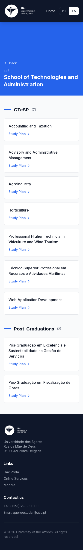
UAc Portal (12, 472)
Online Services (16, 478)
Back (13, 63)
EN (74, 11)
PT (64, 11)
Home (50, 11)
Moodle (9, 485)
